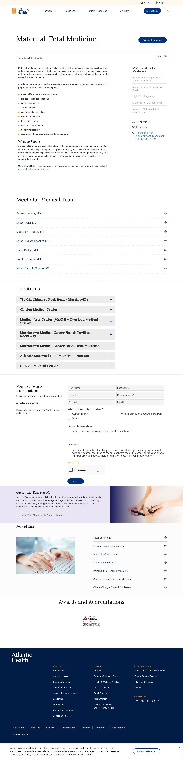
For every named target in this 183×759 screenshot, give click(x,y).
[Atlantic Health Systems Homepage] (22, 657)
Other (75, 418)
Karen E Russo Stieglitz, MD (32, 240)
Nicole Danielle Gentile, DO (32, 268)
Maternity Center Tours (105, 554)
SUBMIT (76, 481)
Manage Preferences (146, 751)
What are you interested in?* (85, 408)
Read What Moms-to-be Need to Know (41, 515)
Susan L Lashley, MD (28, 213)
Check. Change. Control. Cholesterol (112, 587)
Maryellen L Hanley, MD (30, 231)
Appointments (80, 413)
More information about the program (141, 413)
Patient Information (80, 426)
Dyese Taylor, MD (26, 222)
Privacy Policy (73, 462)
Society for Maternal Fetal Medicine (112, 579)
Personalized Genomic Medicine (110, 570)
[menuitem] (146, 2)
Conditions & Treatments (30, 58)
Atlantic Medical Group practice (33, 169)
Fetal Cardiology (102, 537)
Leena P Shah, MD (27, 250)
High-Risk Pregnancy (143, 96)
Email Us (141, 127)
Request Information (152, 40)
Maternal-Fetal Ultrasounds (147, 102)
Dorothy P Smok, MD (28, 259)
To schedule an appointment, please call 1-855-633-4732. (150, 135)
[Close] (179, 747)
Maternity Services (103, 562)
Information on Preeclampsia (108, 545)
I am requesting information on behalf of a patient (101, 431)
